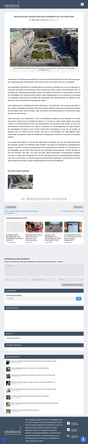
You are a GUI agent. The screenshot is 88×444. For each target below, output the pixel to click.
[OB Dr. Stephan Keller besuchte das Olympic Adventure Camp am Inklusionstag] (8, 404)
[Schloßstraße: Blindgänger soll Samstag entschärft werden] (15, 227)
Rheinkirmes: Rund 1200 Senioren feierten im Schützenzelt (34, 237)
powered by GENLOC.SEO (74, 436)
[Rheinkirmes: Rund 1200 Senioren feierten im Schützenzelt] (34, 227)
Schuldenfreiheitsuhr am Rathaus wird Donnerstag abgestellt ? (72, 237)
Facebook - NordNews (74, 430)
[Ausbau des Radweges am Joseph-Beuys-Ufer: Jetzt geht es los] (53, 227)
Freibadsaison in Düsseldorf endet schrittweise (25, 410)
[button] (82, 4)
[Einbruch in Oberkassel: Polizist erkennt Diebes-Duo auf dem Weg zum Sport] (8, 362)
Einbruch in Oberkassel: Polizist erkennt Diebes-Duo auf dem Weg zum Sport (33, 361)
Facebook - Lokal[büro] (75, 423)
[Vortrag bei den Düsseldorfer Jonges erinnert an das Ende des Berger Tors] (8, 383)
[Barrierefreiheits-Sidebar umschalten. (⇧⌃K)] (83, 439)
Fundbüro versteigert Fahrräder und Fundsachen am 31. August (30, 396)
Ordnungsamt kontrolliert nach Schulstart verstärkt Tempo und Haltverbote (33, 375)
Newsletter (18, 362)
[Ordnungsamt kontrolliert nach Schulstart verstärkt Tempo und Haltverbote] (8, 376)
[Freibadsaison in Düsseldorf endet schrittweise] (8, 411)
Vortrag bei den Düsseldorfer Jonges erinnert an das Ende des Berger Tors (33, 382)
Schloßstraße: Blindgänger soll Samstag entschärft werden (14, 237)
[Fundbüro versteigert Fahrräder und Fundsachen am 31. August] (8, 397)
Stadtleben (44, 20)
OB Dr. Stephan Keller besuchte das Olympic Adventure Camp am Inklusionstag (34, 403)
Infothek (13, 369)
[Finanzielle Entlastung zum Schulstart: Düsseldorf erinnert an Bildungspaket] (8, 390)
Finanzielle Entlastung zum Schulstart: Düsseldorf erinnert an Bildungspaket (33, 389)
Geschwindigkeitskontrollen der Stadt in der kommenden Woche (30, 368)
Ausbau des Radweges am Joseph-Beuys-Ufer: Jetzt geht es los (53, 237)
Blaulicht (13, 362)
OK (79, 298)
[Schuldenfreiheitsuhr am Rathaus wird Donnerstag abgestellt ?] (73, 227)
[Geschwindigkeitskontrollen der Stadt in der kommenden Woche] (8, 369)
